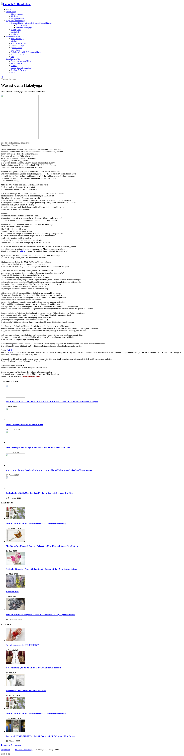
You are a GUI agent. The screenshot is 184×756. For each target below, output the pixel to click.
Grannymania (21, 25)
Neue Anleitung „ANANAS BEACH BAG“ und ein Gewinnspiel (33, 668)
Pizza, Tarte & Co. (18, 63)
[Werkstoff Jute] (15, 587)
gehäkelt (14, 34)
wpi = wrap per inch (19, 43)
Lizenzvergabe (17, 14)
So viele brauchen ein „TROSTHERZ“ (22, 645)
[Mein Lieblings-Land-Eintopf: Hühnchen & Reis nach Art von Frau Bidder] (15, 442)
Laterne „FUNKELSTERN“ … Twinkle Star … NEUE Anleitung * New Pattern (40, 736)
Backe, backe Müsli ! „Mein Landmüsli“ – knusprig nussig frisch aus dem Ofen (39, 493)
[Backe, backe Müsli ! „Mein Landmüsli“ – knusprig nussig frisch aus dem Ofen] (15, 488)
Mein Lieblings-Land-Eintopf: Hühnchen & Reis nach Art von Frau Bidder (38, 447)
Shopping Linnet (17, 18)
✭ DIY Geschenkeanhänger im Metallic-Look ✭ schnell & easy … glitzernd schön (40, 615)
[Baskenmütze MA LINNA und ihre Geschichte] (15, 686)
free (12, 57)
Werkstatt (14, 16)
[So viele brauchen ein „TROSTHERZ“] (15, 640)
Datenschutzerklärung (24, 750)
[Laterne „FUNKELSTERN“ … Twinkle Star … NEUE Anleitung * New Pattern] (15, 731)
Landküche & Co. (13, 59)
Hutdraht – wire (17, 54)
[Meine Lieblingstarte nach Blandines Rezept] (15, 420)
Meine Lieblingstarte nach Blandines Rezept (24, 425)
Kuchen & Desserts (18, 70)
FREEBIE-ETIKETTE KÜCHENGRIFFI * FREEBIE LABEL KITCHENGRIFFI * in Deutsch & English (52, 402)
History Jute (16, 30)
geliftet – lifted (16, 48)
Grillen (14, 66)
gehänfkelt (15, 32)
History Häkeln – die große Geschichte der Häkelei (31, 23)
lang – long (15, 50)
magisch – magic (17, 45)
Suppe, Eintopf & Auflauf (21, 68)
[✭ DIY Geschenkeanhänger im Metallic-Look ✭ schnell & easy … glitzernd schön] (15, 610)
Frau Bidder (11, 12)
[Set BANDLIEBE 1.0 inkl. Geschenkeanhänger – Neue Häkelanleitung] (15, 518)
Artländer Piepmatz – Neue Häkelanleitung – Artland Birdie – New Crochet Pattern (41, 569)
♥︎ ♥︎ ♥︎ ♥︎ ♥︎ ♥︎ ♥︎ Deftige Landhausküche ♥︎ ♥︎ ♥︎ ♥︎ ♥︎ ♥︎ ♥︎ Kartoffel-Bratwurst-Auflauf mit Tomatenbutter (49, 470)
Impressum (5, 750)
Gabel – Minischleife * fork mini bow (26, 52)
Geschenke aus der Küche (21, 61)
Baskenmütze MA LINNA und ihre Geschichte (26, 691)
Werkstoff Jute (12, 592)
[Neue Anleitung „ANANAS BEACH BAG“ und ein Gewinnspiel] (15, 663)
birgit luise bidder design (15, 21)
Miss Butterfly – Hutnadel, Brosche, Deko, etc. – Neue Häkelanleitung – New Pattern (42, 546)
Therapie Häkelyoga (24, 27)
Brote (13, 72)
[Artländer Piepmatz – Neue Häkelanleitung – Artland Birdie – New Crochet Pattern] (15, 564)
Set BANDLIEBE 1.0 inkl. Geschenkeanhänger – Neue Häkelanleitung (36, 523)
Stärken (14, 41)
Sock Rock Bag (17, 39)
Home (8, 9)
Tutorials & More (13, 36)
